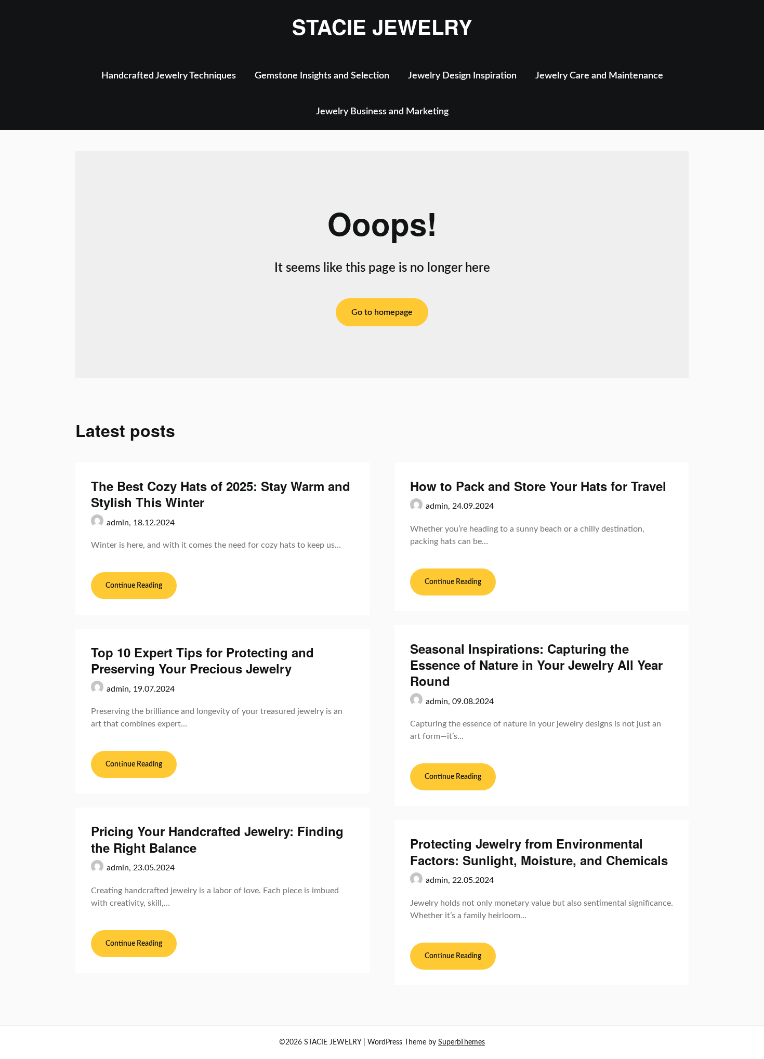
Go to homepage (382, 312)
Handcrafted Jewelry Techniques (168, 76)
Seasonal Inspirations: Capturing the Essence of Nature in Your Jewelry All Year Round (536, 665)
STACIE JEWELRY (382, 26)
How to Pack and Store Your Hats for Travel (538, 486)
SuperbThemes (461, 1042)
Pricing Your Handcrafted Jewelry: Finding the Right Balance (217, 839)
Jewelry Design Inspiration (462, 76)
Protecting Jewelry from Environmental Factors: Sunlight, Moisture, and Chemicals (539, 851)
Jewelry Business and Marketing (382, 111)
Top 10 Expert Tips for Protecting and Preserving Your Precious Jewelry (202, 660)
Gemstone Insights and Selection (322, 76)
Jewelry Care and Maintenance (599, 76)
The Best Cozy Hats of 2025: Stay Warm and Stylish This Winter (220, 494)
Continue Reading (134, 585)
